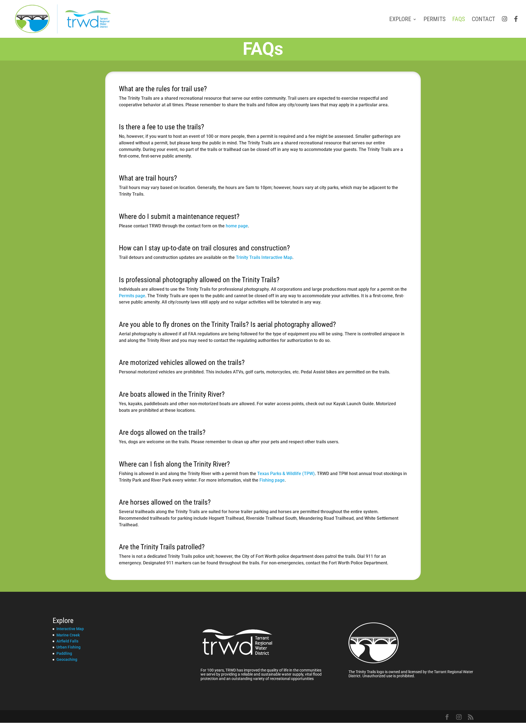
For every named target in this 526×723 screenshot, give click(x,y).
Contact (483, 19)
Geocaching (66, 659)
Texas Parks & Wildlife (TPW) (286, 473)
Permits (434, 19)
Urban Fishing (68, 647)
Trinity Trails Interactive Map (264, 257)
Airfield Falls (67, 641)
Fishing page (272, 480)
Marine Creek (68, 635)
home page (237, 225)
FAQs (458, 19)
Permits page (132, 295)
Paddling (64, 653)
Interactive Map (70, 629)
